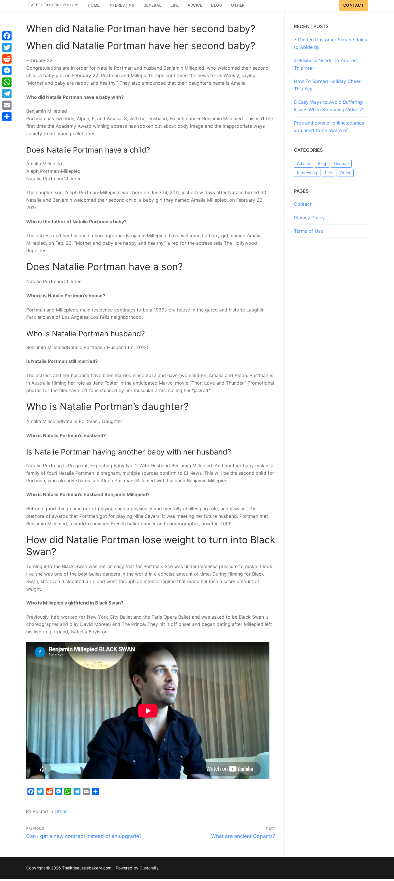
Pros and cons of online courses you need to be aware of (329, 126)
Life (328, 172)
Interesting (307, 172)
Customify (149, 867)
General (341, 163)
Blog (322, 163)
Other (61, 811)
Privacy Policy (309, 217)
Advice (303, 163)
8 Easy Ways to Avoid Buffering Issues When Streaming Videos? (328, 105)
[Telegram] (7, 93)
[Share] (7, 117)
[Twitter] (7, 47)
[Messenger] (7, 70)
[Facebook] (7, 36)
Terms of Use (308, 231)
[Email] (7, 105)
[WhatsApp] (7, 82)
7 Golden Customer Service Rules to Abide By (330, 43)
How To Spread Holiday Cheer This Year (327, 85)
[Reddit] (7, 59)
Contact (353, 5)
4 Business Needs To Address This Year (326, 64)
